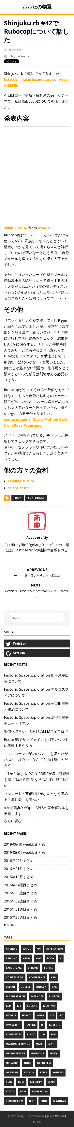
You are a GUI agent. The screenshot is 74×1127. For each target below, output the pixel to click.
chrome (33, 968)
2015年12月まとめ (19, 876)
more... (9, 924)
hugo (40, 1015)
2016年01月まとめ (19, 868)
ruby (11, 56)
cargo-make (14, 968)
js (42, 1025)
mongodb (37, 1053)
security (36, 1082)
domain (41, 987)
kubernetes (14, 1034)
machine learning (18, 1044)
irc (61, 1015)
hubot (26, 1015)
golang (32, 1006)
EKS (54, 987)
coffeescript (14, 977)
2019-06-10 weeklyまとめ (24, 844)
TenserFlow (40, 1091)
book (50, 958)
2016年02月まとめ (19, 860)
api (39, 949)
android (11, 949)
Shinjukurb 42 (15, 228)
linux (31, 1034)
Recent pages (15, 833)
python (29, 1072)
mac (53, 1034)
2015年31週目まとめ (20, 909)
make (39, 1044)
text (32, 1101)
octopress (44, 1063)
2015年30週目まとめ (20, 917)
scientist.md (19, 487)
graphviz (49, 1006)
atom (26, 958)
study (10, 1091)
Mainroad (60, 1116)
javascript (13, 1025)
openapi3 (12, 1072)
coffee (48, 968)
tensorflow (14, 1101)
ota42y (44, 228)
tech (23, 1091)
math (51, 1044)
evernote (37, 996)
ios (52, 1015)
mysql (54, 1053)
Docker (26, 987)
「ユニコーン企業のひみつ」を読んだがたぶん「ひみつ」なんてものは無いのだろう (36, 759)
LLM (42, 1034)
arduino (11, 958)
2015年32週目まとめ (20, 901)
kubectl (54, 1025)
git (19, 1006)
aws (38, 958)
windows (59, 1101)
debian (10, 987)
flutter (54, 996)
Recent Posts (15, 664)
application (54, 949)
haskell (11, 1015)
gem (8, 1006)
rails (43, 1072)
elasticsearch (15, 996)
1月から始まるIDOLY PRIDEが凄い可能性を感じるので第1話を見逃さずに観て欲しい (37, 779)
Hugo (46, 1116)
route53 (58, 1072)
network (12, 1063)
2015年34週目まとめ (20, 884)
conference (22, 56)
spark (51, 1082)
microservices (15, 1053)
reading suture (21, 481)
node (27, 1063)
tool (43, 1101)
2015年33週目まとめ (20, 893)
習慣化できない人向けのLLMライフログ (36, 731)
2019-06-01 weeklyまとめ (24, 852)
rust (21, 1082)
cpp (53, 977)
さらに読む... (14, 820)
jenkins (31, 1025)
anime (27, 949)
